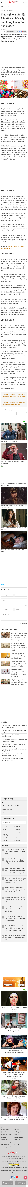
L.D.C (20, 413)
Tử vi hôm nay (17, 1139)
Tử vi (13, 6)
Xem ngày (7, 6)
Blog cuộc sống (9, 10)
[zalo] (8, 410)
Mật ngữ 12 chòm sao (19, 1142)
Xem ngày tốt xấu (5, 1129)
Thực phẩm (6, 837)
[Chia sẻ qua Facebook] (2, 410)
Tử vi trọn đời (17, 1134)
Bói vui (18, 6)
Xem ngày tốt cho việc (6, 1134)
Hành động (18, 832)
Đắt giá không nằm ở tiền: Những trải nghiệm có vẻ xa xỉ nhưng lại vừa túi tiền (19, 682)
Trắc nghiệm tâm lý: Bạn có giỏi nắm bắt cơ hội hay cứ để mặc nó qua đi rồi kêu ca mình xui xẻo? (14, 397)
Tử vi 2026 (16, 1129)
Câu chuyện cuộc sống (7, 809)
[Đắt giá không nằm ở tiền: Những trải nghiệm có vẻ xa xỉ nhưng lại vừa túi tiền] (5, 681)
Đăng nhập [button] (25, 2)
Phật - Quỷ (5, 835)
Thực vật (5, 826)
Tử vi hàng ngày (17, 1132)
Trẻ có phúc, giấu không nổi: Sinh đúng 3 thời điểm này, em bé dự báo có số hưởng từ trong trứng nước (15, 871)
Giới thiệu (3, 1170)
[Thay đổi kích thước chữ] (4, 31)
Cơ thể (4, 829)
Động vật (18, 826)
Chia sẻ (22, 985)
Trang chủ (3, 10)
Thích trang (9, 985)
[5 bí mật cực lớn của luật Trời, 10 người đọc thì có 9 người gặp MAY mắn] (5, 663)
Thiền (3, 802)
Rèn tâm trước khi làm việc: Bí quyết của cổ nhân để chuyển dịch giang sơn (15, 938)
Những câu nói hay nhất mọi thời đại (10, 805)
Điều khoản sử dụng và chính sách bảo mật (16, 1170)
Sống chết (5, 840)
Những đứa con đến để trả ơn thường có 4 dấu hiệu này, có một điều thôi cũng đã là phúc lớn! (15, 890)
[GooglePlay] (7, 1184)
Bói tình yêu (16, 1144)
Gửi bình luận (23, 623)
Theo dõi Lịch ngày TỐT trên (12, 31)
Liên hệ (14, 1172)
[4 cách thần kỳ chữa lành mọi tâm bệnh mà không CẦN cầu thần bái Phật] (5, 655)
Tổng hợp (18, 840)
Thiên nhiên (6, 832)
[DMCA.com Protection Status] (14, 1166)
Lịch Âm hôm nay (5, 1132)
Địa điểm (18, 837)
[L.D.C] (16, 413)
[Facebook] (11, 1177)
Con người (18, 835)
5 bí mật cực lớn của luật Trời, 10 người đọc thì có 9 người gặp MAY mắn (18, 664)
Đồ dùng (18, 829)
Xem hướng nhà (4, 1139)
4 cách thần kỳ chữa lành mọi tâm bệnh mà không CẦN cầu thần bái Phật (18, 656)
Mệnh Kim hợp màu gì (6, 1147)
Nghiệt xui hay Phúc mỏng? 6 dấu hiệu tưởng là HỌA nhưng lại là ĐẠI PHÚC (15, 861)
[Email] (11, 410)
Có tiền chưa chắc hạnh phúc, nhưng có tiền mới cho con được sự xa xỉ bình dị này (15, 918)
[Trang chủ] (2, 6)
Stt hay (3, 813)
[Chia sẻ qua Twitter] (5, 410)
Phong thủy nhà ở (5, 1144)
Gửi (26, 605)
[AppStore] (20, 1184)
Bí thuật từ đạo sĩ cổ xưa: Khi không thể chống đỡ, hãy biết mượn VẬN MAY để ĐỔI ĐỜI (15, 880)
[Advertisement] (14, 53)
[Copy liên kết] (14, 410)
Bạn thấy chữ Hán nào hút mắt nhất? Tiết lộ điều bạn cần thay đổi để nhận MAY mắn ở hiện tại (15, 928)
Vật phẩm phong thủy (6, 1142)
